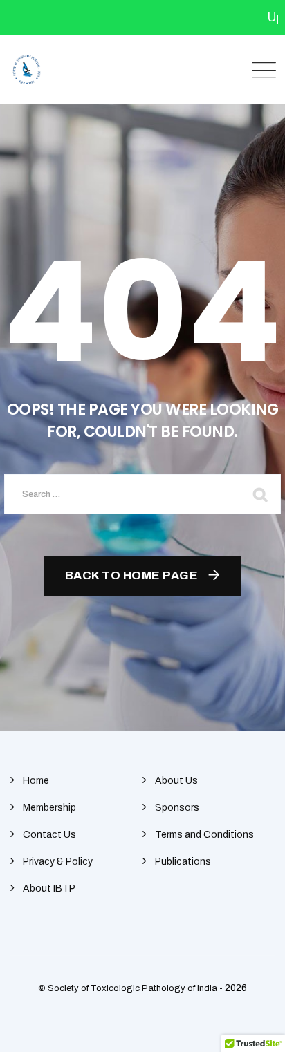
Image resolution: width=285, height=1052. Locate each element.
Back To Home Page (132, 575)
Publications (183, 861)
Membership (49, 807)
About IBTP (49, 888)
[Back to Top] (255, 1029)
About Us (176, 781)
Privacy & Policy (58, 861)
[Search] (260, 494)
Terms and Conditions (204, 834)
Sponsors (177, 807)
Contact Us (49, 834)
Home (36, 781)
